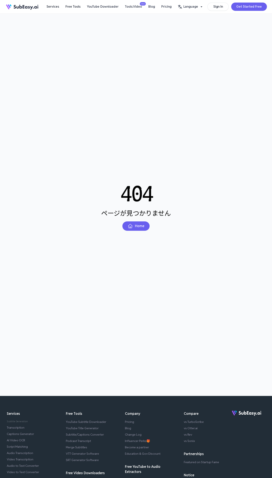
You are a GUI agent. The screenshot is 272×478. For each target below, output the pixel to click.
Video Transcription (20, 459)
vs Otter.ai (191, 428)
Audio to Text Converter (23, 466)
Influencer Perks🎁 (137, 441)
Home (139, 226)
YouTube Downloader (103, 6)
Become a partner (137, 447)
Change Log (133, 434)
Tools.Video (134, 5)
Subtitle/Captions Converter (85, 434)
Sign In (218, 6)
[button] (191, 6)
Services (53, 6)
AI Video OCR (16, 440)
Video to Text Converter (23, 472)
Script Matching (17, 447)
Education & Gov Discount (142, 454)
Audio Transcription (20, 453)
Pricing (166, 6)
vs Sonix (189, 441)
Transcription (15, 427)
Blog (151, 6)
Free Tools (73, 6)
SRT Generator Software (82, 460)
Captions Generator (20, 434)
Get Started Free (249, 6)
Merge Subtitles (76, 447)
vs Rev (188, 434)
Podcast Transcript (78, 441)
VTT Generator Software (82, 454)
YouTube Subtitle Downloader (86, 422)
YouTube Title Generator (82, 428)
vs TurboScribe (194, 422)
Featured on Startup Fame (201, 462)
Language (190, 6)
